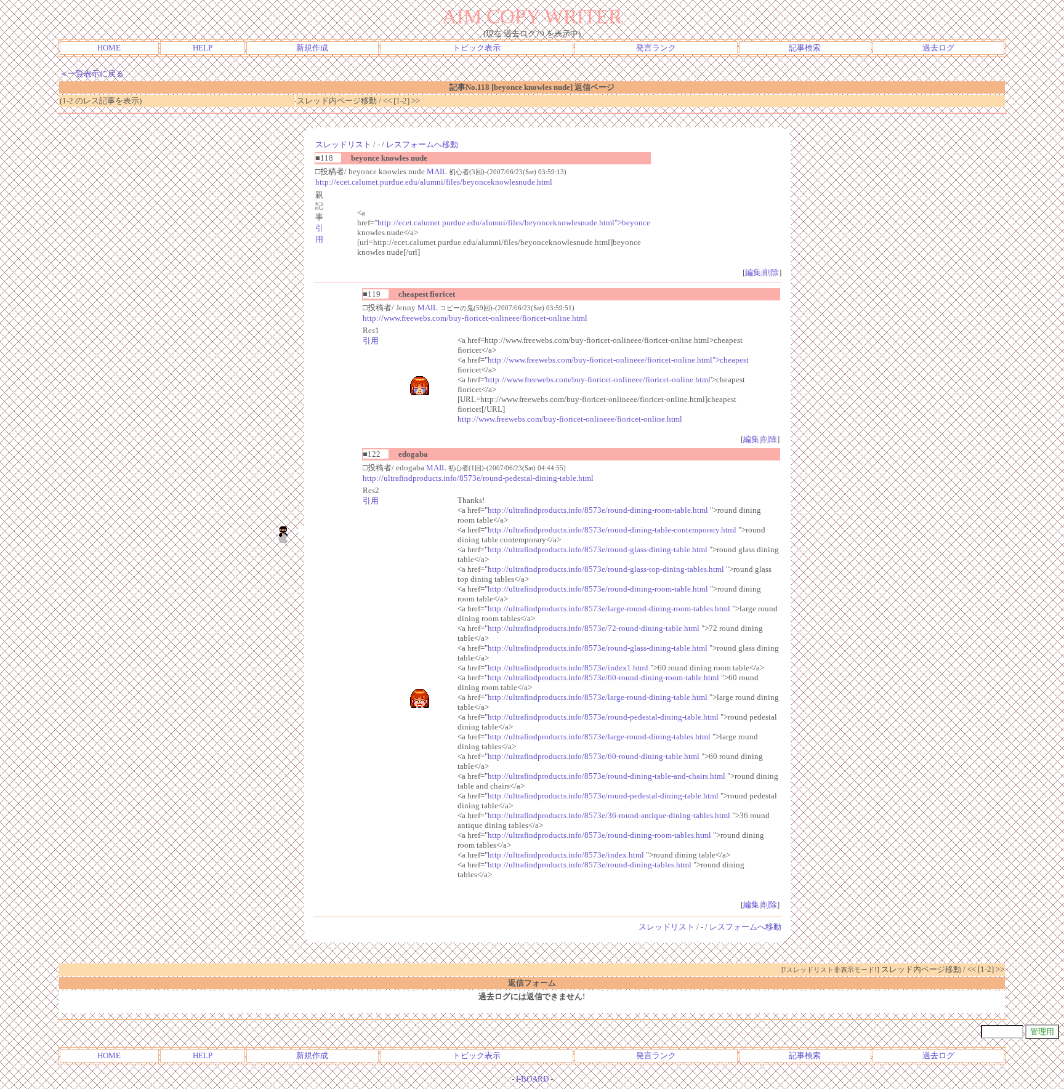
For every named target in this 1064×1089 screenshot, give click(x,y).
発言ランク (656, 47)
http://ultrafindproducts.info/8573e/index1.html (568, 667)
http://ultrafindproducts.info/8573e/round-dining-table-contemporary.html (612, 529)
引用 (371, 340)
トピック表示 (477, 47)
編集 (753, 272)
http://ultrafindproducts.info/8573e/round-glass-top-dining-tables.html (606, 569)
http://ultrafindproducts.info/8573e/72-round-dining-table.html (593, 628)
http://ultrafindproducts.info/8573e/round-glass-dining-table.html (597, 549)
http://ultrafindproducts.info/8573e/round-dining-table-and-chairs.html (606, 776)
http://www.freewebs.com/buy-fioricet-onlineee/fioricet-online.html (475, 318)
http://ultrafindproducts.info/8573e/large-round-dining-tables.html (599, 736)
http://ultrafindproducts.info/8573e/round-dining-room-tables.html (599, 835)
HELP (202, 47)
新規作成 (312, 47)
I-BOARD (532, 1078)
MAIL (437, 171)
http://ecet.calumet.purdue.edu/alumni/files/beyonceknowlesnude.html (433, 182)
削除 (771, 272)
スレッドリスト (343, 144)
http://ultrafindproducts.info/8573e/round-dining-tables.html (589, 864)
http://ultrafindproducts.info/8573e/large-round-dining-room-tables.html (609, 608)
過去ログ (938, 47)
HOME (109, 47)
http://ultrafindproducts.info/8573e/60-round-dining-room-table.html (603, 677)
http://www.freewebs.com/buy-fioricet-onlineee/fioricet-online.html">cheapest (618, 359)
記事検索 (805, 47)
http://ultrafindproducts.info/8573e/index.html (566, 854)
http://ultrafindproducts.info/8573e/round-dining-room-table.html (598, 510)
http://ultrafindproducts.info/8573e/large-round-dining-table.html (597, 697)
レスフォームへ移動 (422, 144)
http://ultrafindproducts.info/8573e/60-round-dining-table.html (593, 756)
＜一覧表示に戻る (92, 73)
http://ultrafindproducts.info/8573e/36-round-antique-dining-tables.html (609, 815)
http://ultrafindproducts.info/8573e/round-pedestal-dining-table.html (478, 478)
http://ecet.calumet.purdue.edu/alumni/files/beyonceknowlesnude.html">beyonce (513, 222)
